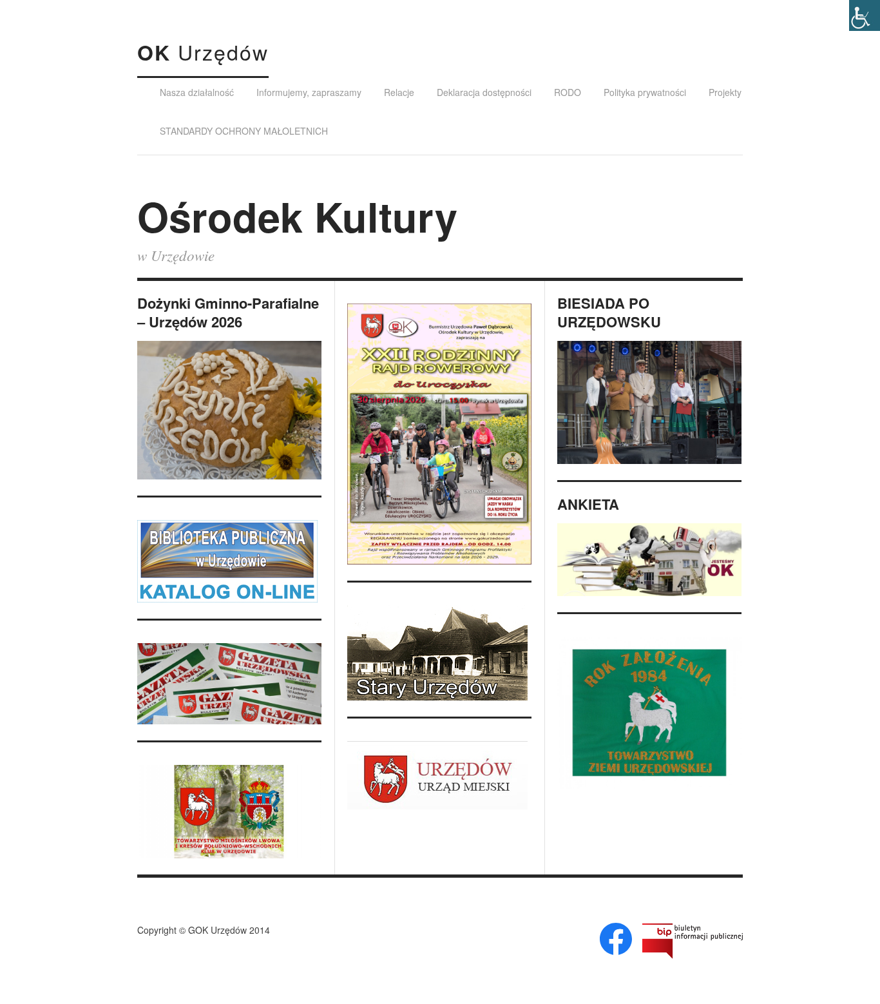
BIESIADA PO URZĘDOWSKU (609, 312)
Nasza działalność (197, 92)
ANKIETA (588, 504)
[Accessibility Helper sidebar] (864, 15)
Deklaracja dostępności (484, 92)
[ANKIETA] (649, 559)
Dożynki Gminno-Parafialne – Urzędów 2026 (228, 312)
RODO (567, 92)
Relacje (399, 92)
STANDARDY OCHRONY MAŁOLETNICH (244, 130)
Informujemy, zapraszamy (308, 92)
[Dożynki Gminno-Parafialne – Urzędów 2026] (229, 410)
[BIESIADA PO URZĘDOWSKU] (649, 402)
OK (203, 52)
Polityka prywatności (645, 92)
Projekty (725, 92)
